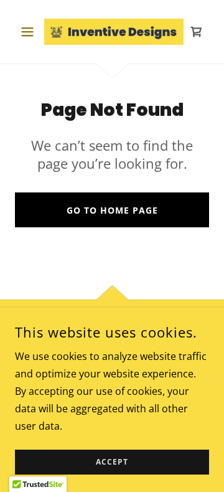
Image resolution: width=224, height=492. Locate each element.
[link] (112, 32)
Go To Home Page (112, 210)
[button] (29, 31)
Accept (112, 462)
